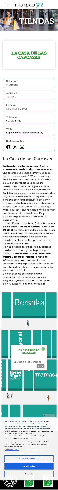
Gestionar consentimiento (29, 458)
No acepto (29, 474)
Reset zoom (49, 416)
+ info (40, 365)
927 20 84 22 (13, 120)
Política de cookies (12, 450)
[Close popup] (43, 348)
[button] (5, 4)
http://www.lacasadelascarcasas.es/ (24, 132)
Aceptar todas (29, 466)
